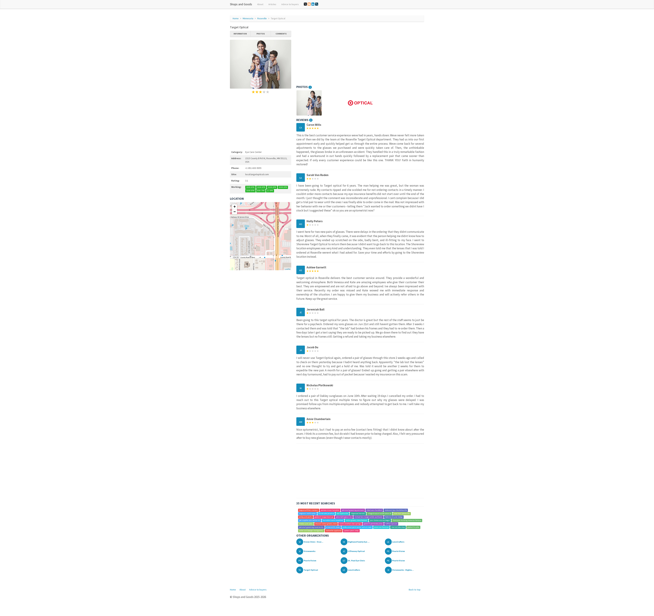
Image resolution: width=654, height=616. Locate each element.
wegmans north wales (307, 514)
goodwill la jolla (413, 527)
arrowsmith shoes (333, 527)
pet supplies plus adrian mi (309, 520)
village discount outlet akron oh (379, 514)
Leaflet (287, 269)
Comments (281, 33)
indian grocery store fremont (356, 520)
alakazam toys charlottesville (396, 510)
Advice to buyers (290, 4)
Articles (272, 4)
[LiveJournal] (316, 4)
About (260, 4)
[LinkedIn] (312, 4)
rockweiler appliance (333, 531)
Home (236, 18)
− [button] (234, 212)
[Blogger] (309, 4)
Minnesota (248, 18)
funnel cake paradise (326, 514)
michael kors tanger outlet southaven (368, 517)
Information (240, 33)
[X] (305, 4)
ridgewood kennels (358, 514)
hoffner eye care (391, 524)
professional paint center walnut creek (356, 527)
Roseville (262, 18)
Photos (260, 33)
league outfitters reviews (308, 510)
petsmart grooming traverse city (311, 527)
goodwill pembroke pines (373, 524)
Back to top (415, 589)
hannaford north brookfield (333, 520)
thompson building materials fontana (407, 520)
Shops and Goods (241, 4)
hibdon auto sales (306, 524)
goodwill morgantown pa (324, 517)
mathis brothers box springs (350, 524)
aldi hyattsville (342, 514)
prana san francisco (381, 527)
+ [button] (234, 206)
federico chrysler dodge (394, 517)
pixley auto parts (305, 517)
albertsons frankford (374, 510)
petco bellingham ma (344, 517)
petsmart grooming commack (353, 510)
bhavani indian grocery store (326, 524)
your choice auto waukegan (380, 520)
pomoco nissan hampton (330, 510)
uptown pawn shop (351, 531)
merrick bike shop (398, 527)
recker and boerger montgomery (311, 531)
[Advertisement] (260, 121)
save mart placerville (402, 514)
